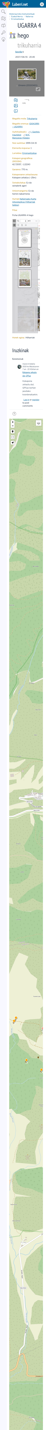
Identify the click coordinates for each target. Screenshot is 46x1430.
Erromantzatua (17, 19)
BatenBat (18, 51)
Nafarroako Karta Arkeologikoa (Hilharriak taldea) (24, 202)
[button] (41, 1070)
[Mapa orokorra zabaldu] (3, 21)
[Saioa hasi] (3, 34)
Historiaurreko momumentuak (22, 14)
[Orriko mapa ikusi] (15, 100)
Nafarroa (29, 16)
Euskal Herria (17, 16)
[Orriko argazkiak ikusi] (15, 105)
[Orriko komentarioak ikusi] (15, 111)
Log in (26, 399)
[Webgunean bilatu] (3, 14)
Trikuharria (32, 118)
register (35, 399)
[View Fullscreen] (13, 437)
